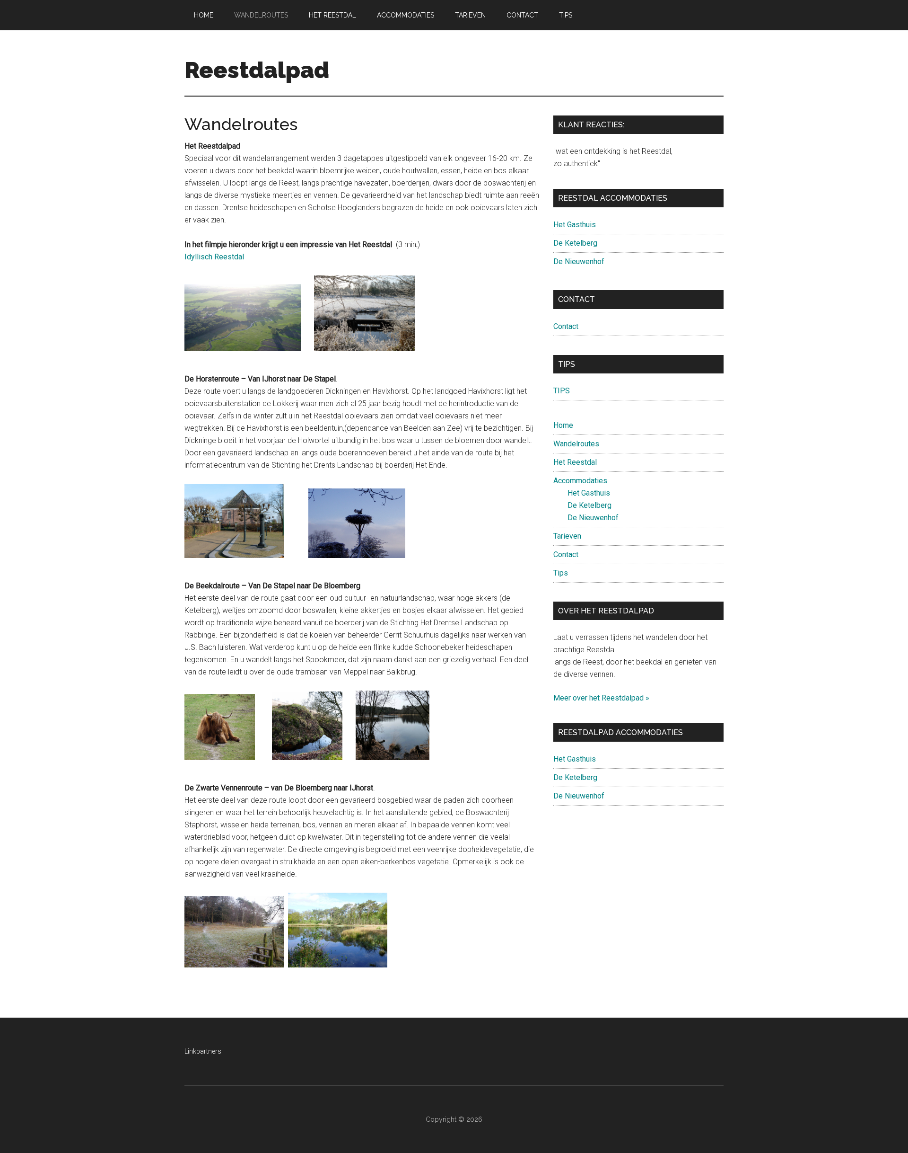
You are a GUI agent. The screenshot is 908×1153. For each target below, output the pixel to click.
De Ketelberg (575, 243)
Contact (565, 326)
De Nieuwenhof (578, 261)
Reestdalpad (256, 70)
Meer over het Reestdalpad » (601, 697)
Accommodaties (580, 480)
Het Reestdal (575, 462)
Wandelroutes (576, 443)
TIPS (561, 390)
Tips (560, 572)
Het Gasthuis (574, 224)
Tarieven (567, 536)
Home (563, 425)
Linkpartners (202, 1051)
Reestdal (229, 256)
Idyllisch (199, 256)
